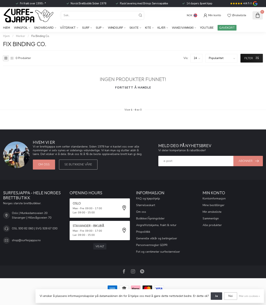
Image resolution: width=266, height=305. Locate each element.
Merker (20, 36)
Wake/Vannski (182, 28)
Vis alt (100, 246)
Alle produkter (212, 225)
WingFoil (21, 28)
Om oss (44, 164)
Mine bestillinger (213, 205)
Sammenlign (211, 218)
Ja (216, 296)
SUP (98, 28)
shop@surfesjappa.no (26, 240)
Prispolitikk (143, 232)
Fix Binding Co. (40, 36)
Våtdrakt (68, 28)
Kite (148, 28)
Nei (230, 296)
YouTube (207, 28)
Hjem (6, 28)
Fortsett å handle (133, 88)
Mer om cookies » (249, 296)
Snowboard (44, 28)
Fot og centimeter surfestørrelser (158, 252)
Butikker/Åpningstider (150, 218)
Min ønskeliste (212, 212)
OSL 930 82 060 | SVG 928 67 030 (34, 228)
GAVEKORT (227, 28)
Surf (85, 28)
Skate (134, 28)
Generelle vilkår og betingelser (156, 238)
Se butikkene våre (78, 164)
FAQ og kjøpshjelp (148, 198)
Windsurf (115, 28)
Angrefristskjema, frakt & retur (156, 225)
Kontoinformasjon (214, 198)
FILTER (249, 58)
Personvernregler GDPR (151, 245)
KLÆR (161, 28)
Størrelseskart (145, 205)
